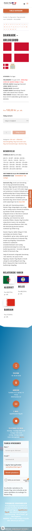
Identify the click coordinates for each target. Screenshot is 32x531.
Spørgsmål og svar (30, 198)
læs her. (22, 437)
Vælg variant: (8, 116)
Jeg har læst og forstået (14, 466)
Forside (5, 17)
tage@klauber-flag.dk (16, 414)
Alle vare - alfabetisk (16, 139)
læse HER (22, 202)
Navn (6, 447)
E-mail (6, 456)
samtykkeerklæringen (13, 467)
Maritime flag (23, 144)
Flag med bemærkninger (10, 144)
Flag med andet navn (19, 141)
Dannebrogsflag (8, 141)
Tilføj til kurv (20, 132)
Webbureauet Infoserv (20, 529)
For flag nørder (12, 17)
